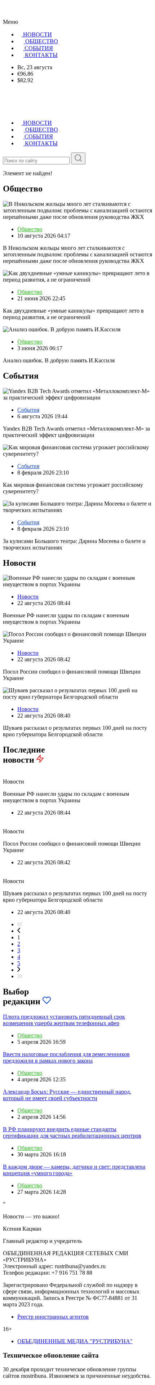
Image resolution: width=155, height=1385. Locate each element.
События (28, 410)
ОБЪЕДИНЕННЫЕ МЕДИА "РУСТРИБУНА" (75, 1341)
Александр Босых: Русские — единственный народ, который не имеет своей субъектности (67, 1095)
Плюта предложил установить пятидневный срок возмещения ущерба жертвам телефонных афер (64, 1020)
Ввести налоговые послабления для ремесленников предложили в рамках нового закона (66, 1057)
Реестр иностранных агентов (53, 1317)
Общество (29, 229)
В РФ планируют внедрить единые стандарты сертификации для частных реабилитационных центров (72, 1132)
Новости (28, 597)
